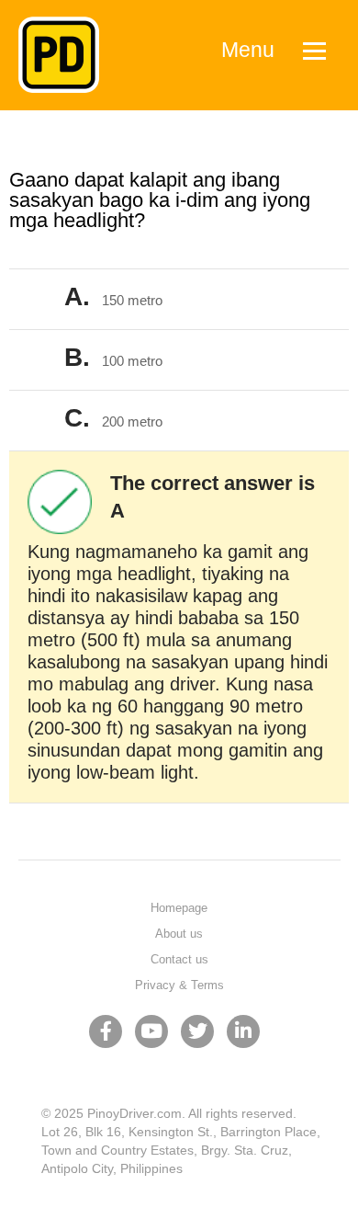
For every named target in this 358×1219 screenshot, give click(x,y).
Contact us (179, 959)
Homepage (179, 908)
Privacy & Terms (179, 985)
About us (179, 933)
